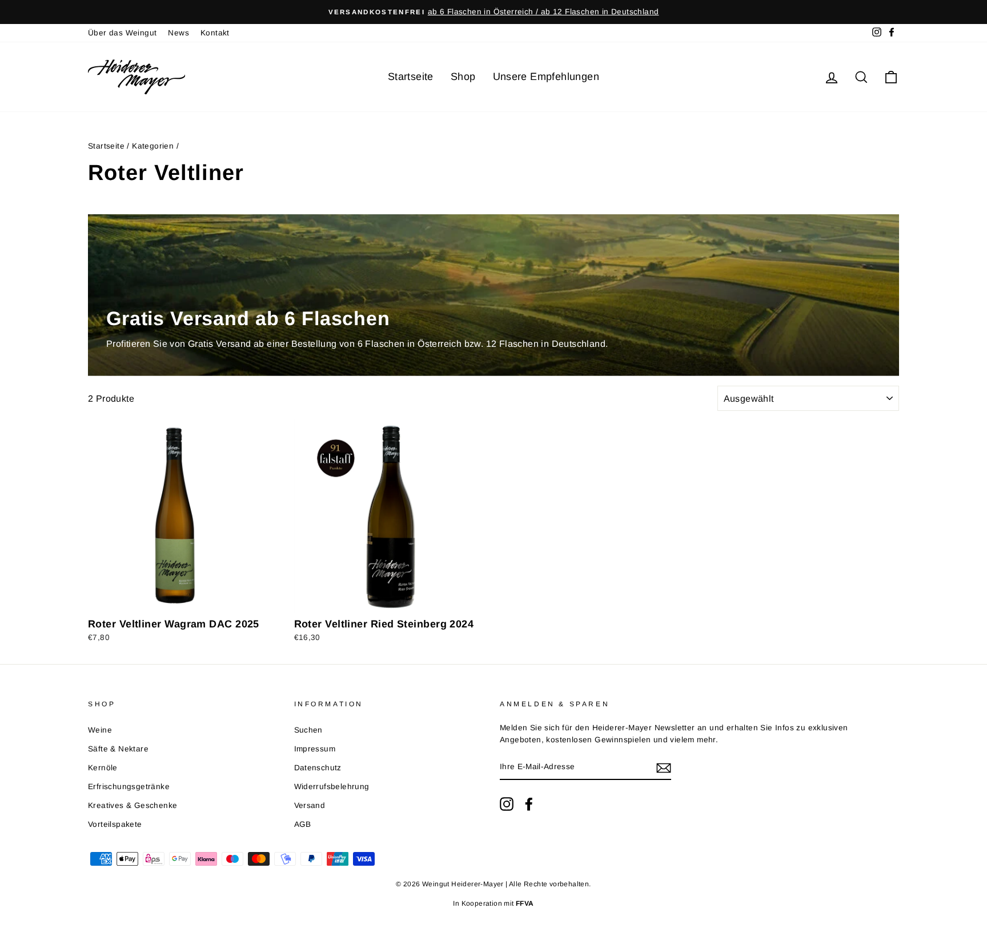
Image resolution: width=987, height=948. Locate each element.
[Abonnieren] (663, 767)
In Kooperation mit (493, 903)
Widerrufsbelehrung (332, 786)
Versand (310, 805)
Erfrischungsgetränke (129, 786)
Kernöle (103, 767)
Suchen (308, 730)
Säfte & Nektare (118, 749)
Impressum (315, 749)
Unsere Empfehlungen (546, 76)
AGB (302, 824)
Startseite (411, 76)
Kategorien (153, 146)
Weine (100, 730)
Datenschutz (318, 767)
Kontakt (215, 33)
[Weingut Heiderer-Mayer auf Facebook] (529, 804)
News (178, 33)
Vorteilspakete (115, 824)
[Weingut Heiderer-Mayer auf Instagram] (506, 804)
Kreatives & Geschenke (132, 805)
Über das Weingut (122, 33)
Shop (463, 76)
